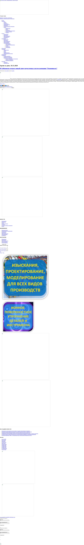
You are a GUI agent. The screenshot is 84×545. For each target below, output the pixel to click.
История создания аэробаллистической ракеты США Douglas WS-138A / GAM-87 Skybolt (17, 431)
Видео (5, 27)
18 (2, 249)
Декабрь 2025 (4, 446)
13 (5, 248)
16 (0, 249)
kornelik (13, 70)
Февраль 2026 (4, 444)
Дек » (3, 252)
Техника (7, 32)
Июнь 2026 (4, 440)
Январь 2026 (4, 445)
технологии (59, 79)
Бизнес (5, 51)
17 (1, 249)
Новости (3, 21)
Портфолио (4, 38)
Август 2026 (4, 439)
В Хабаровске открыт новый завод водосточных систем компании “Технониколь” (28, 68)
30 (0, 251)
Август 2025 (4, 449)
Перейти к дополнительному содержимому (7, 18)
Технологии (8, 46)
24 (1, 250)
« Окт (1, 252)
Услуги (3, 33)
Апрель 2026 (4, 442)
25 (2, 250)
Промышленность (7, 24)
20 (5, 249)
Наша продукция (5, 230)
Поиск (1, 87)
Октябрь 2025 (4, 447)
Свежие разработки (7, 56)
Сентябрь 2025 (4, 448)
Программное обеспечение (10, 44)
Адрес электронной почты (3, 522)
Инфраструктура (6, 52)
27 (5, 250)
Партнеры (3, 49)
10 (1, 248)
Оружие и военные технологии (9, 26)
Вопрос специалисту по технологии (12, 58)
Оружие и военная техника (10, 30)
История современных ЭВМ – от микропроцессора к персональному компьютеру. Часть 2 (17, 435)
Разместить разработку (9, 60)
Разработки (6, 37)
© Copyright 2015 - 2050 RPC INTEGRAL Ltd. (7, 517)
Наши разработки (7, 43)
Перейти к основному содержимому (6, 17)
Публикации (4, 54)
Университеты (6, 50)
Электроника (8, 47)
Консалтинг (6, 35)
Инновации (6, 25)
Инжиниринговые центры (8, 53)
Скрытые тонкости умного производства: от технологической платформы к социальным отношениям (19, 434)
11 (2, 248)
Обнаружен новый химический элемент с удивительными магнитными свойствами (16, 432)
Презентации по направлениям (7, 231)
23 (0, 250)
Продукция (4, 48)
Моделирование (6, 42)
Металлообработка (7, 36)
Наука (5, 22)
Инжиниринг (6, 23)
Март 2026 (3, 443)
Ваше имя (1, 519)
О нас (3, 20)
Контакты (3, 61)
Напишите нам (6, 63)
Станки (7, 45)
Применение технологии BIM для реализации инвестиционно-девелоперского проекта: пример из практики (20, 433)
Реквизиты (5, 62)
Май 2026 (3, 441)
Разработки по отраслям (8, 57)
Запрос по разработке (9, 59)
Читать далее (2, 83)
